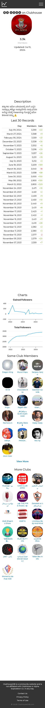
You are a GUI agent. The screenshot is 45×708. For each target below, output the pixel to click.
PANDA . (22, 440)
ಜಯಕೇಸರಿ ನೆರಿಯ (37, 540)
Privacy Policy (22, 697)
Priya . (7, 407)
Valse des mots (37, 557)
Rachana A (7, 423)
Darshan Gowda (37, 391)
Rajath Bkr (22, 407)
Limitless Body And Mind (37, 522)
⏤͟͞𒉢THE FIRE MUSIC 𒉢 (22, 504)
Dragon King (7, 372)
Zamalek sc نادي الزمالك (37, 504)
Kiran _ (37, 407)
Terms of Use (22, 700)
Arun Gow (7, 456)
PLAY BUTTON (22, 540)
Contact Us (22, 693)
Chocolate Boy (22, 391)
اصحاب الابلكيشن (37, 487)
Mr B (8, 390)
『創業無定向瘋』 (8, 540)
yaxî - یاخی (7, 556)
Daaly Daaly (37, 423)
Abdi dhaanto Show (7, 522)
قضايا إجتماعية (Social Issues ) (22, 558)
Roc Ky (37, 440)
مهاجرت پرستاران (7, 504)
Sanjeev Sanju (37, 373)
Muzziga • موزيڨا (7, 487)
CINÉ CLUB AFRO (22, 487)
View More (23, 461)
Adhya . (7, 440)
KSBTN (22, 521)
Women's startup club (7, 577)
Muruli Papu (22, 372)
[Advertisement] (22, 77)
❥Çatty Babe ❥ (22, 424)
